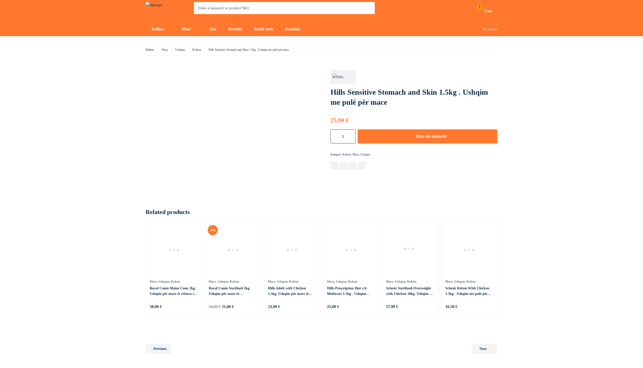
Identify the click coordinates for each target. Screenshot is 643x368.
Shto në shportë (431, 136)
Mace (355, 154)
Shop (165, 49)
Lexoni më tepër (193, 307)
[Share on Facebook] (335, 166)
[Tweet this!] (344, 166)
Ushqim (180, 49)
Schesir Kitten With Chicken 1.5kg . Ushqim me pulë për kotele (467, 291)
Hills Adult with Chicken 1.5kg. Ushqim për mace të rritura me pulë (288, 291)
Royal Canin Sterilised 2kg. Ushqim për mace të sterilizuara (229, 291)
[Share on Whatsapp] (353, 166)
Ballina (150, 49)
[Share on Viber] (362, 166)
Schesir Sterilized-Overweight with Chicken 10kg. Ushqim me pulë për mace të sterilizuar (410, 291)
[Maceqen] (161, 11)
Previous (160, 349)
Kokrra (196, 49)
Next (483, 349)
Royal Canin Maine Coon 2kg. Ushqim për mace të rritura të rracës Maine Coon (173, 291)
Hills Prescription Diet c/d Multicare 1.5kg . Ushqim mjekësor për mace (346, 291)
